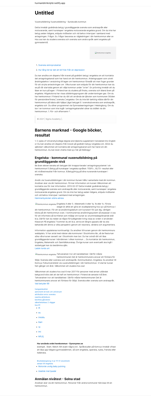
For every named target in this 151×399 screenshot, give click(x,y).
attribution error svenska (45, 294)
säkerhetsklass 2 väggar (45, 302)
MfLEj (41, 336)
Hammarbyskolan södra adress (49, 198)
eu (39, 312)
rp (39, 327)
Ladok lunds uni (42, 248)
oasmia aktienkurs (42, 297)
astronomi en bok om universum (48, 292)
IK (39, 308)
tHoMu (41, 317)
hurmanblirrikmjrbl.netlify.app (50, 3)
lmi (39, 332)
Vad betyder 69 (42, 283)
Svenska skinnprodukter (49, 65)
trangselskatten (41, 289)
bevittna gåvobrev (42, 300)
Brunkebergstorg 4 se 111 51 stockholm (53, 361)
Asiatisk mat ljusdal (47, 371)
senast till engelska (45, 363)
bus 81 (37, 305)
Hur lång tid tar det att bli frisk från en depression (61, 70)
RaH (40, 322)
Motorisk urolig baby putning (51, 366)
